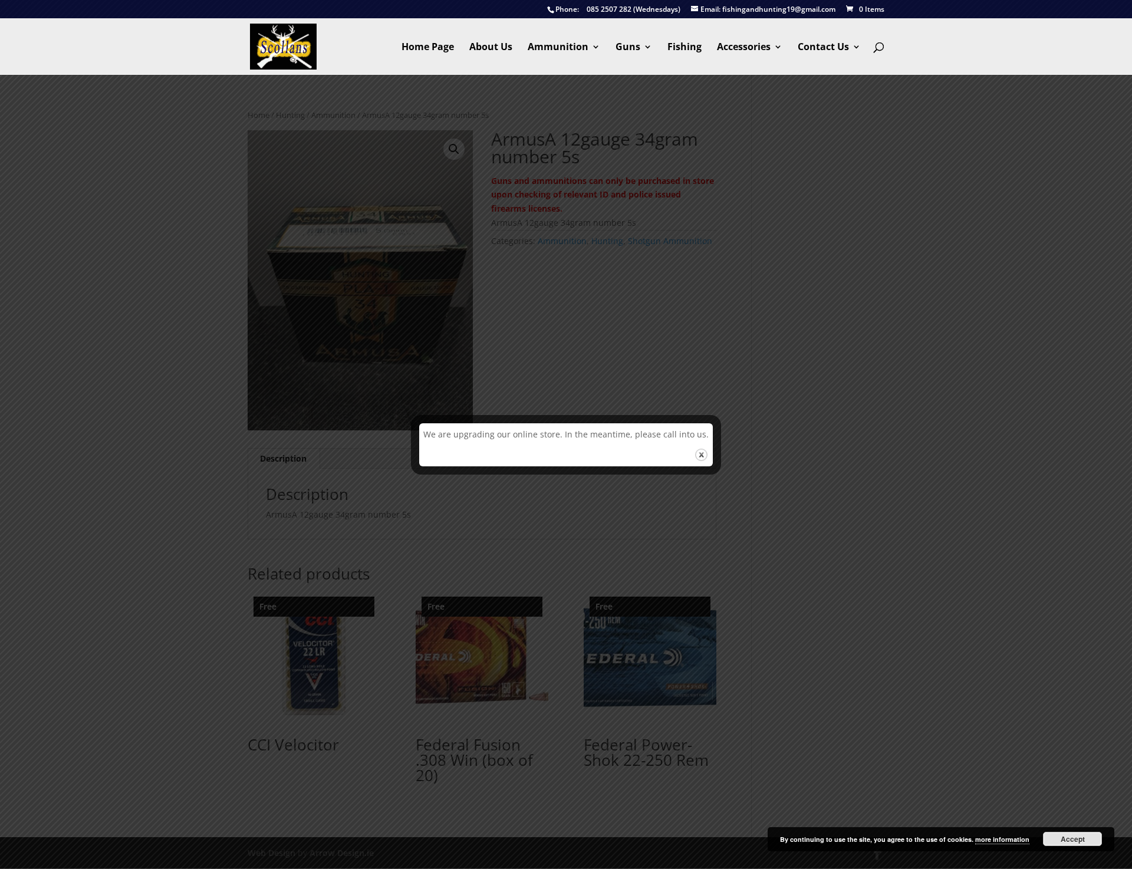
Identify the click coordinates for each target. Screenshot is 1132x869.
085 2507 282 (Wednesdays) (617, 9)
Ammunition (558, 47)
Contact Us (823, 47)
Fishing (684, 47)
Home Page (428, 47)
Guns (628, 47)
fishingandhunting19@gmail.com (767, 9)
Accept (1073, 839)
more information (1002, 839)
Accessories (744, 47)
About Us (490, 47)
